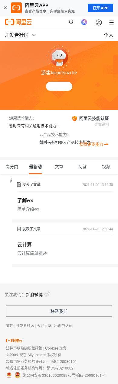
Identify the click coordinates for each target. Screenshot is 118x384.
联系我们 (59, 311)
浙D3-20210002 (60, 367)
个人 (108, 34)
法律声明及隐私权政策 (24, 347)
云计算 (24, 244)
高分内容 (11, 169)
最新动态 (35, 169)
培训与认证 (63, 325)
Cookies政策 (55, 347)
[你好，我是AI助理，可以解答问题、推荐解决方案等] (84, 22)
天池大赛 (44, 325)
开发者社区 (25, 325)
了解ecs (25, 200)
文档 (9, 325)
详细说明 (101, 125)
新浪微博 (34, 294)
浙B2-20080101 (64, 361)
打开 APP (100, 8)
